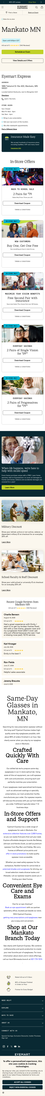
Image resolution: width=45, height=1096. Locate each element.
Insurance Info (16, 148)
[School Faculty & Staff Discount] (22, 561)
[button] (2, 7)
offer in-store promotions (16, 854)
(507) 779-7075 (9, 99)
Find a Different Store (9, 129)
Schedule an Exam (22, 52)
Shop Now (32, 2)
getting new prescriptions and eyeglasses (20, 917)
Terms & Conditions (22, 209)
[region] (22, 2)
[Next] (41, 2)
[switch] (2, 19)
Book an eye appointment (15, 907)
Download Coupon (22, 203)
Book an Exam (33, 12)
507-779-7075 (36, 959)
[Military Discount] (22, 510)
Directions (5, 95)
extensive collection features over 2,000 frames (22, 834)
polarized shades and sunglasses (16, 869)
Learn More (9, 487)
